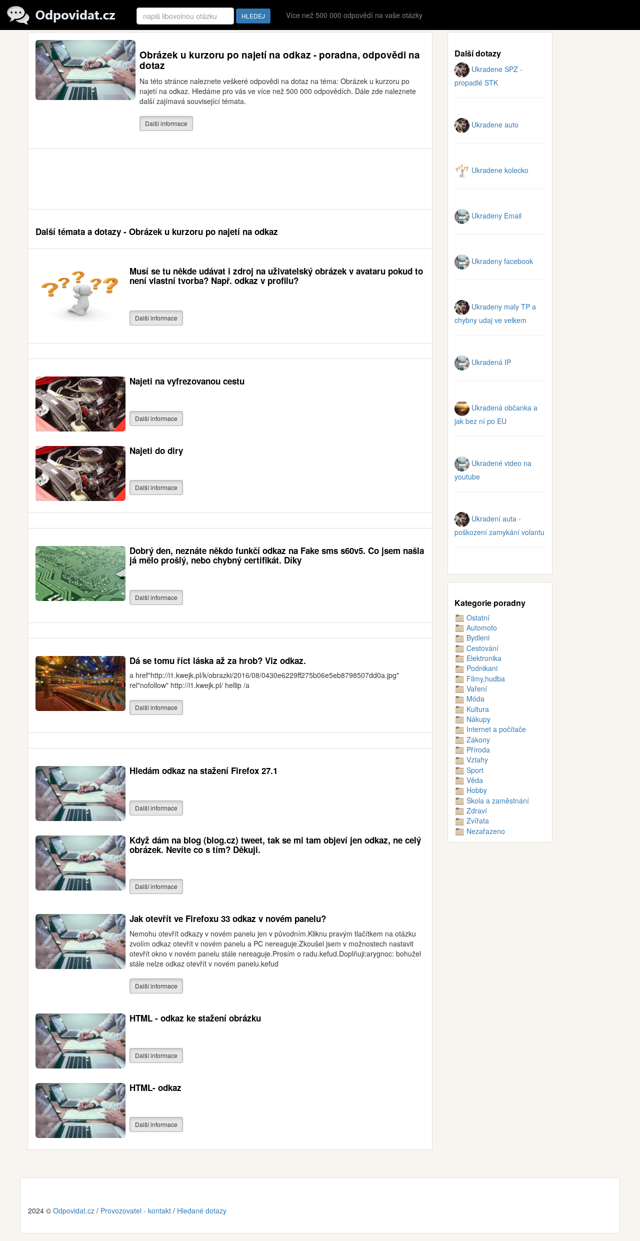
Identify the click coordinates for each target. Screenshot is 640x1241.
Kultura (476, 709)
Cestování (481, 648)
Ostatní (477, 617)
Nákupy (477, 719)
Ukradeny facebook (501, 261)
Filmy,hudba (484, 679)
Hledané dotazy (201, 1211)
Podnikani (481, 668)
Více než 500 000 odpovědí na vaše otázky (354, 15)
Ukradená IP (490, 362)
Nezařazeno (484, 831)
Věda (473, 780)
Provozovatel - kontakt (135, 1211)
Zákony (477, 739)
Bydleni (477, 637)
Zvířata (476, 821)
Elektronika (483, 658)
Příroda (477, 749)
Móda (474, 699)
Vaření (475, 689)
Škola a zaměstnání (496, 801)
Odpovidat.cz (73, 1211)
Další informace (166, 123)
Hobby (475, 790)
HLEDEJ (253, 16)
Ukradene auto (494, 125)
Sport (474, 770)
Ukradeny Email (496, 215)
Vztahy (476, 759)
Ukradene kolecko (499, 170)
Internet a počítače (495, 729)
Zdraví (475, 811)
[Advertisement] (218, 179)
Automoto (480, 627)
